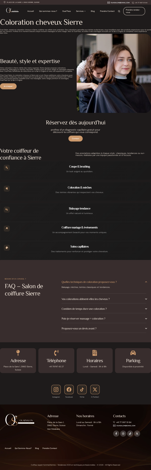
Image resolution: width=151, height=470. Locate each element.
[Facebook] (69, 389)
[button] (139, 3)
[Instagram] (56, 389)
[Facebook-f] (116, 434)
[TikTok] (82, 389)
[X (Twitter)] (95, 389)
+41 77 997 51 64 (123, 422)
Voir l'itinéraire (53, 429)
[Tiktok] (130, 434)
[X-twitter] (137, 434)
